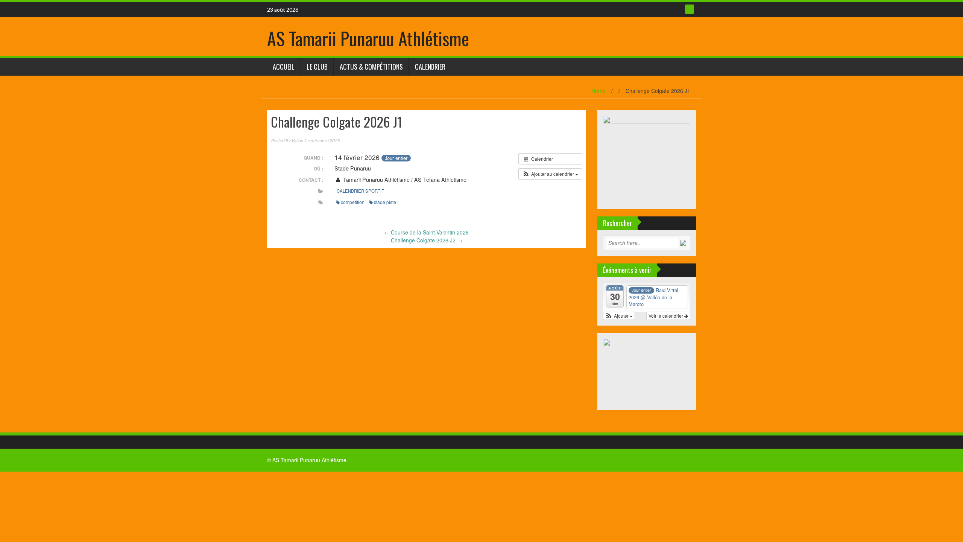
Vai (294, 140)
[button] (550, 174)
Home (598, 90)
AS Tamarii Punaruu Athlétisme (368, 38)
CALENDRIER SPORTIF (360, 191)
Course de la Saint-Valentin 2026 (426, 232)
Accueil (284, 67)
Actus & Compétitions (371, 67)
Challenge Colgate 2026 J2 (426, 240)
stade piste (385, 202)
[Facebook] (689, 9)
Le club (317, 67)
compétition (353, 202)
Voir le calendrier (666, 315)
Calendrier (430, 67)
